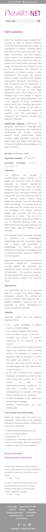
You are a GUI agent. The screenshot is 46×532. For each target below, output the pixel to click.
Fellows (22, 509)
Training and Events (15, 512)
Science (31, 509)
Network (12, 509)
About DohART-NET (28, 506)
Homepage (12, 506)
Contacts (30, 515)
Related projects (16, 515)
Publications (31, 512)
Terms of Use (21, 518)
